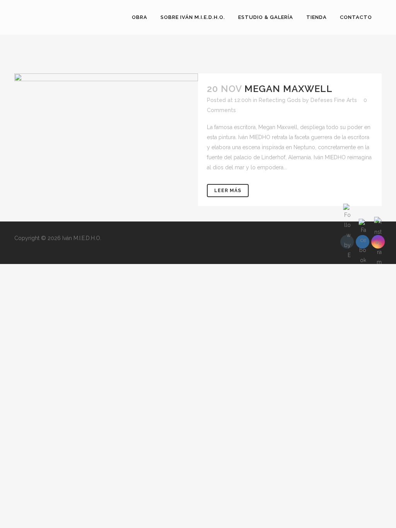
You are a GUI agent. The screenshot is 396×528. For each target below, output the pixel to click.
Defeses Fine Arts (334, 100)
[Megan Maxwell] (106, 123)
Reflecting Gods (280, 100)
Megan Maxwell (288, 88)
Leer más (227, 190)
